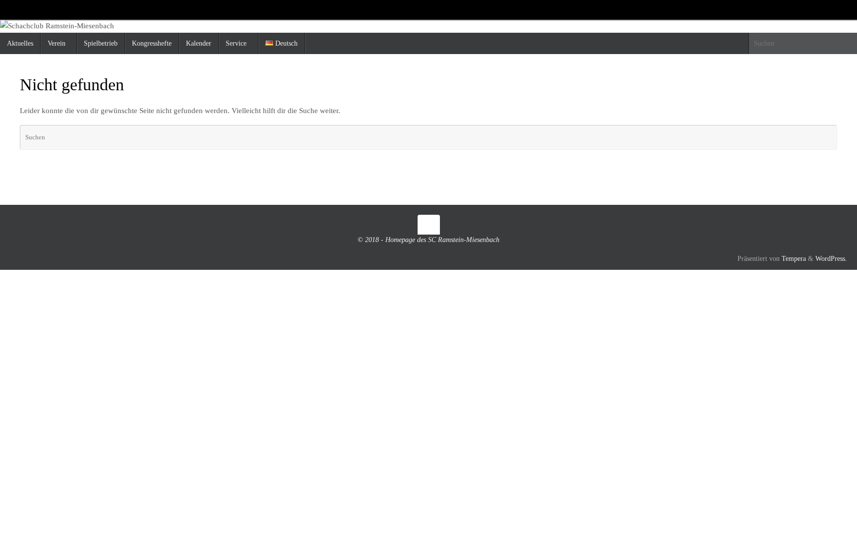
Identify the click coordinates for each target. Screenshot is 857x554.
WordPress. (831, 258)
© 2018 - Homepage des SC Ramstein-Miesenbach (428, 240)
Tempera (794, 258)
